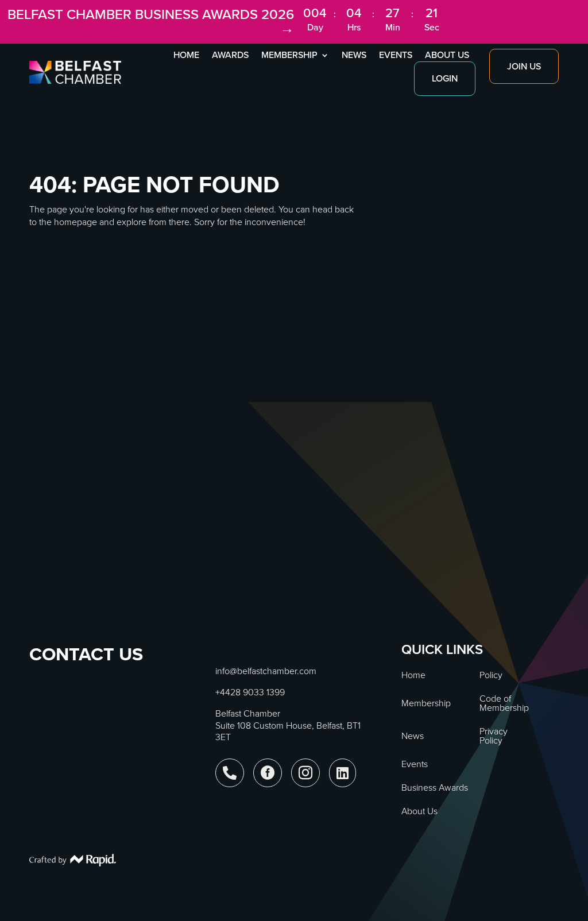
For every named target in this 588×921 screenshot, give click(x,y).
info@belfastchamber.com (265, 671)
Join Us (524, 66)
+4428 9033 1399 (250, 692)
